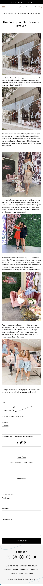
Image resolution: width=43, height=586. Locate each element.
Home (5, 13)
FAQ (7, 566)
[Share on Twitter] (21, 443)
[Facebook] (8, 557)
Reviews (8, 570)
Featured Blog (12, 13)
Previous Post (17, 462)
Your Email (5, 509)
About (12, 574)
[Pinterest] (28, 557)
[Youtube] (35, 557)
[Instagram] (15, 557)
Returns (23, 566)
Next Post (27, 462)
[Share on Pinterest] (25, 443)
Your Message (7, 519)
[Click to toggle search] (36, 7)
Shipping (14, 566)
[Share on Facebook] (18, 443)
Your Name (6, 498)
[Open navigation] (7, 7)
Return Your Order (21, 570)
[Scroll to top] (38, 581)
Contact (34, 570)
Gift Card (29, 574)
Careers (19, 574)
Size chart (32, 566)
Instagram (5, 422)
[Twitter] (21, 557)
